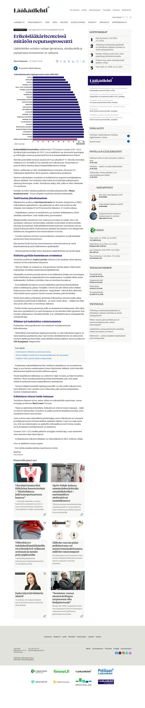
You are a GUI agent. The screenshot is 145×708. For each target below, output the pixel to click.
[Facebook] (61, 61)
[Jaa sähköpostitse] (77, 62)
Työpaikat (107, 10)
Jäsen (54, 22)
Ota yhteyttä (74, 10)
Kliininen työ (19, 22)
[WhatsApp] (65, 61)
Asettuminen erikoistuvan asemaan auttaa (33, 352)
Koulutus (116, 10)
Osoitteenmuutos (97, 649)
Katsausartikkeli (22, 523)
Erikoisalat (104, 22)
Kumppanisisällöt (119, 22)
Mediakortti (57, 637)
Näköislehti (71, 637)
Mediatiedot (126, 10)
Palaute (88, 649)
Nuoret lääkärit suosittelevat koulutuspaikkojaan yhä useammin (42, 355)
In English (116, 649)
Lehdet (84, 10)
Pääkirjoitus (20, 574)
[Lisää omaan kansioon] (57, 61)
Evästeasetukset (126, 649)
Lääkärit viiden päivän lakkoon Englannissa (33, 358)
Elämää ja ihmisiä (78, 22)
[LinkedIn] (73, 61)
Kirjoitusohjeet (95, 10)
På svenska (108, 649)
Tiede (47, 22)
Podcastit (92, 22)
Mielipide (64, 22)
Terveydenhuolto (35, 22)
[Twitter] (69, 61)
